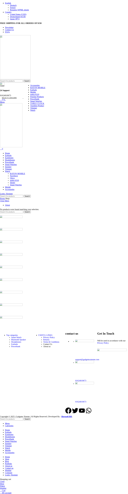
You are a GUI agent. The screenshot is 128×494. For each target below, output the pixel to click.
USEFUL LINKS (45, 335)
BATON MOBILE (37, 88)
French (13, 8)
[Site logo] (15, 78)
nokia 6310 (34, 94)
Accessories (35, 85)
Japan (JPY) (15, 19)
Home (2, 198)
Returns (46, 340)
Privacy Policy (49, 337)
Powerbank (34, 99)
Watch (32, 110)
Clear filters (4, 201)
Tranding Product (37, 106)
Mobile (33, 92)
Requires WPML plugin (19, 10)
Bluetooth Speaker (18, 340)
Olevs (12, 178)
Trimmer (33, 108)
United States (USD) (18, 14)
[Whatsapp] (89, 410)
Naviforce (14, 176)
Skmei (12, 183)
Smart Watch (16, 337)
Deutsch (13, 5)
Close (2, 481)
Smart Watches (36, 101)
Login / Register (11, 475)
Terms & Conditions (51, 342)
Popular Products (37, 97)
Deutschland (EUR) (18, 17)
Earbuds (33, 90)
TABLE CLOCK (37, 103)
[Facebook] (68, 410)
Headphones (16, 342)
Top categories (12, 335)
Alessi (7, 205)
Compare (8, 473)
